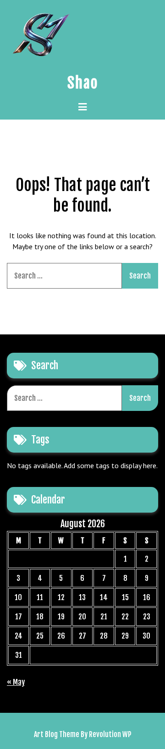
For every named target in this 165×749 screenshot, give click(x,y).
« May (16, 682)
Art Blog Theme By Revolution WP (83, 734)
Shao (82, 83)
